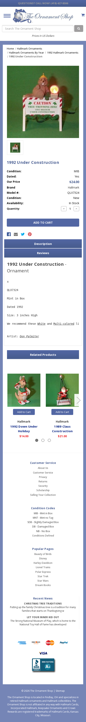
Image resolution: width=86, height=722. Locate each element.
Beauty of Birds (43, 554)
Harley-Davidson (43, 563)
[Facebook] (9, 234)
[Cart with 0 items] (83, 15)
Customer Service (43, 472)
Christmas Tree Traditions (43, 603)
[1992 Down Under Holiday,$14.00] (23, 390)
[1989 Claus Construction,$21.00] (62, 390)
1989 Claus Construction (62, 428)
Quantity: (13, 208)
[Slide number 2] (42, 440)
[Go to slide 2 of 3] (78, 400)
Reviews (43, 253)
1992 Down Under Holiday (24, 428)
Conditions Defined (43, 535)
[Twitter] (23, 234)
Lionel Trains (43, 567)
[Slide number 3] (49, 440)
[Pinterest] (30, 234)
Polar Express (43, 572)
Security (43, 486)
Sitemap (60, 691)
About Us (43, 468)
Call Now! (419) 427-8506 (43, 3)
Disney (43, 558)
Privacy (43, 477)
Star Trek (43, 576)
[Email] (16, 234)
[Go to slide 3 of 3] (8, 400)
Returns (43, 481)
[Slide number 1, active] (36, 440)
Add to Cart (24, 412)
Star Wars (43, 580)
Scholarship (43, 490)
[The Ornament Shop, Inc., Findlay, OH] (43, 666)
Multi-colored (63, 323)
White (41, 323)
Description (43, 244)
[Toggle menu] (5, 15)
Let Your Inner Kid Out (43, 617)
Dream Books (43, 585)
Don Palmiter (29, 336)
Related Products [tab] (43, 355)
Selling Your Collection (43, 495)
